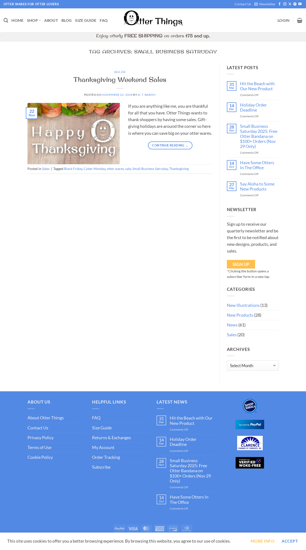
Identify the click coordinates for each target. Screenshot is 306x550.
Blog (66, 20)
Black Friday (73, 169)
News (232, 324)
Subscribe (101, 467)
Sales (120, 72)
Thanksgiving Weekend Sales (119, 79)
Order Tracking (106, 457)
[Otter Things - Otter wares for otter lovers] (153, 20)
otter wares (115, 169)
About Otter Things (45, 417)
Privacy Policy (40, 437)
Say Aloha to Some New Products (257, 186)
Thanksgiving (179, 169)
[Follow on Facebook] (279, 4)
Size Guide (85, 20)
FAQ (104, 20)
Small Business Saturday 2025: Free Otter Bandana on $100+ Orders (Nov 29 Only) (258, 136)
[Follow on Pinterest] (294, 4)
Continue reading (170, 145)
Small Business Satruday (150, 169)
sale (128, 169)
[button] (264, 4)
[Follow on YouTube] (299, 4)
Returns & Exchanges (111, 437)
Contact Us (243, 4)
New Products (240, 315)
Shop (32, 20)
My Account (103, 447)
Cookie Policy (40, 457)
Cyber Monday (94, 169)
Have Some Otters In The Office (257, 165)
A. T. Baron (147, 94)
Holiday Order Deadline (253, 107)
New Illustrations (243, 305)
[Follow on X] (289, 4)
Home (17, 20)
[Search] (6, 20)
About (51, 20)
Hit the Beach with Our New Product (257, 86)
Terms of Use (39, 447)
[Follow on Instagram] (284, 4)
